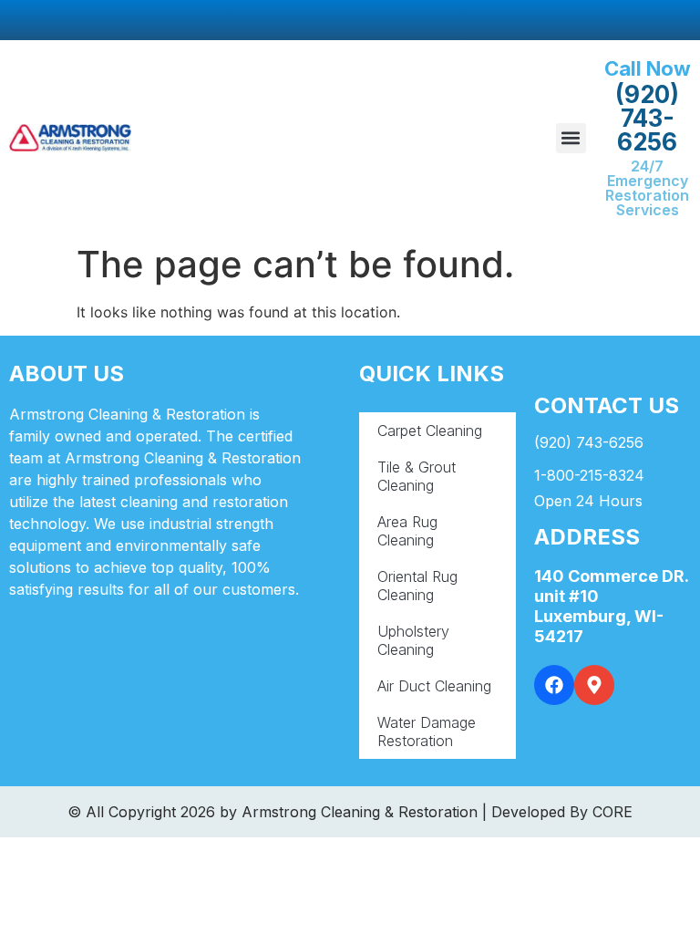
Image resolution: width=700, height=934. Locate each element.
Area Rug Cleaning (407, 531)
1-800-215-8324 (589, 475)
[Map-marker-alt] (594, 685)
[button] (571, 138)
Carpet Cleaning (429, 430)
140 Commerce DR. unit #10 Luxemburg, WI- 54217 (611, 606)
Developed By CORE (562, 812)
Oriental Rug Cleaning (417, 585)
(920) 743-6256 (647, 118)
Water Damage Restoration (426, 731)
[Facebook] (554, 685)
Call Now (647, 68)
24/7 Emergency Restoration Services (647, 188)
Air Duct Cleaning (434, 686)
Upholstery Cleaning (413, 640)
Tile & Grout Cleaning (416, 476)
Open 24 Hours (588, 501)
